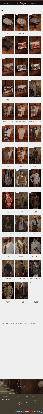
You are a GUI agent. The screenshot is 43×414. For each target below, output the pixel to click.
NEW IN (10, 3)
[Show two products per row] (1, 10)
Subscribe (34, 402)
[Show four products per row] (2, 10)
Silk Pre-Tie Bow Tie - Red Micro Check (35, 55)
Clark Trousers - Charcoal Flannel (8, 368)
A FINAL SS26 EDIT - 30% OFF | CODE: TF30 (21, 0)
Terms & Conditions (20, 403)
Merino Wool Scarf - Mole (8, 165)
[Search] (39, 3)
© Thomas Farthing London (6, 411)
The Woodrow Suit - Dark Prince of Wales (35, 165)
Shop (2, 3)
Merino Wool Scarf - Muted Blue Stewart (35, 121)
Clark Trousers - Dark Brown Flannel (21, 368)
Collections (6, 3)
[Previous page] (11, 375)
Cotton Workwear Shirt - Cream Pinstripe (21, 233)
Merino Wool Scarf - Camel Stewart (8, 121)
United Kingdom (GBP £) (33, 3)
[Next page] (32, 375)
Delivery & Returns (20, 401)
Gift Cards (27, 402)
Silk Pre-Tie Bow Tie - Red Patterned (21, 55)
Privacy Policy (19, 404)
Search (26, 397)
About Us (19, 397)
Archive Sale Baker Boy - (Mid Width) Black (8, 55)
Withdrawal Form (19, 402)
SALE (13, 3)
